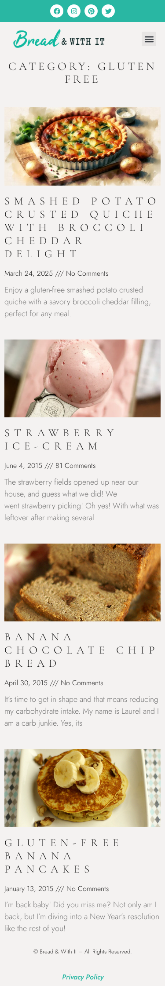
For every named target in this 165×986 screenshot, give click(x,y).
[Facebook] (56, 11)
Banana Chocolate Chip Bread (81, 650)
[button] (149, 39)
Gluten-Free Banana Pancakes (63, 856)
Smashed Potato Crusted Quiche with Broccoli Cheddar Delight (82, 227)
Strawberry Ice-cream (61, 439)
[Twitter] (108, 11)
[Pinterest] (91, 11)
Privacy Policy (82, 977)
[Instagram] (74, 11)
